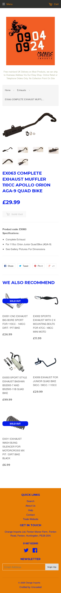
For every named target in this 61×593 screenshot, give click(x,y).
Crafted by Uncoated (30, 587)
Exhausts (21, 90)
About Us (30, 505)
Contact (30, 514)
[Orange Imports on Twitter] (26, 551)
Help (30, 510)
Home (7, 90)
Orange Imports (33, 582)
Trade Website (30, 519)
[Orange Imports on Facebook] (35, 551)
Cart (56, 4)
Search (30, 501)
